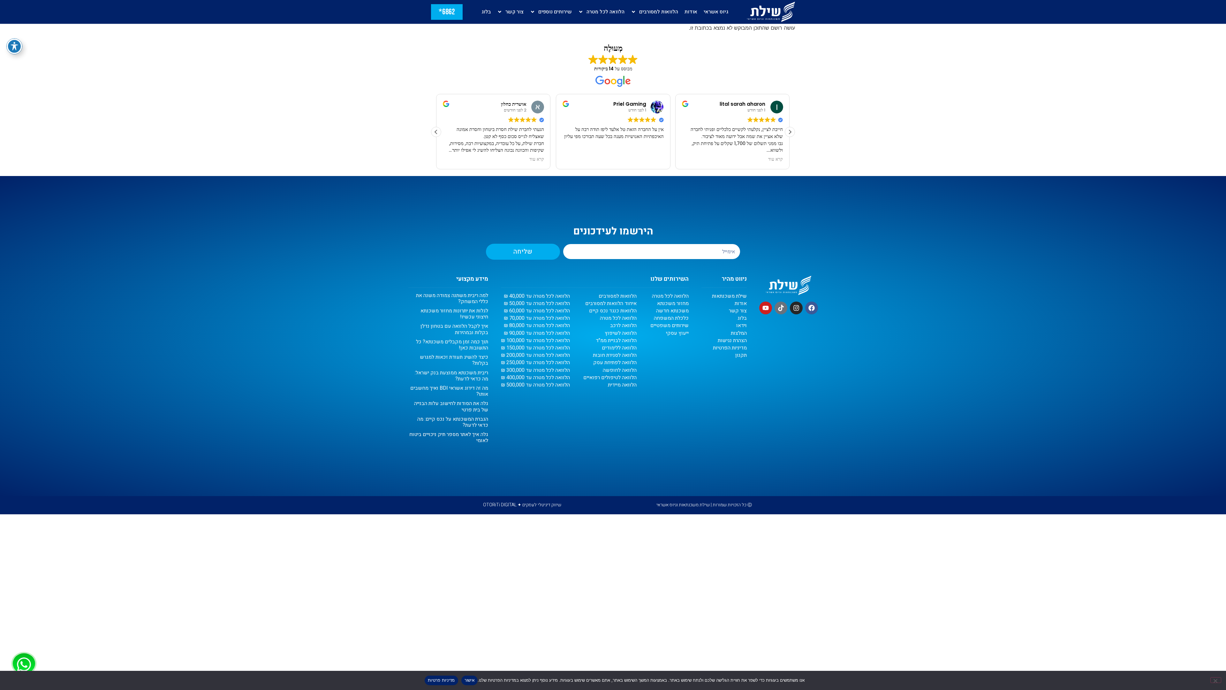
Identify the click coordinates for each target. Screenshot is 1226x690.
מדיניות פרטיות (441, 680)
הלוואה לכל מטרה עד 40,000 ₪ (537, 296)
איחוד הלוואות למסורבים (611, 303)
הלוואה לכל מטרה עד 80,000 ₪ (537, 325)
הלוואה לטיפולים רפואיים (610, 377)
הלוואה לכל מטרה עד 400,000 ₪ (535, 377)
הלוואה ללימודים (619, 348)
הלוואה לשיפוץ (621, 333)
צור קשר (514, 12)
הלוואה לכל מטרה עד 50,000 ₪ (537, 303)
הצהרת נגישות (732, 340)
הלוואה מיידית (622, 385)
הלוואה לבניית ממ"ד (616, 340)
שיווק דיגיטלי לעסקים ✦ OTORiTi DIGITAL (522, 505)
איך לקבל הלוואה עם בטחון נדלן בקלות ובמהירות (454, 329)
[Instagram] (796, 308)
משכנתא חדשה (672, 311)
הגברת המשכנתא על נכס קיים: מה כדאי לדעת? (452, 422)
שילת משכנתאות (729, 296)
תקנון (741, 355)
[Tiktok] (781, 308)
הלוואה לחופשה (620, 370)
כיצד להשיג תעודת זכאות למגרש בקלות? (454, 360)
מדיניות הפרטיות (730, 348)
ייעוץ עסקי (677, 333)
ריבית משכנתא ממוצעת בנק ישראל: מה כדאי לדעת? (451, 376)
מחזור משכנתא (673, 303)
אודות (691, 12)
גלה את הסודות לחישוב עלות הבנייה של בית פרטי (451, 406)
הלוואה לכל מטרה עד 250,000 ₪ (535, 362)
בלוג (486, 12)
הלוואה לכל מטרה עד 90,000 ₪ (537, 333)
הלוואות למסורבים (658, 12)
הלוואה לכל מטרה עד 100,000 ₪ (535, 340)
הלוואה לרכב (623, 325)
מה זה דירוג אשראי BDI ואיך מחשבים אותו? (449, 391)
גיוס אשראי (716, 12)
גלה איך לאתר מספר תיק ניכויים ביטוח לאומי (448, 437)
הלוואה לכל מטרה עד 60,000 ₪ (537, 311)
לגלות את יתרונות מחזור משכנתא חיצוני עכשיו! (454, 314)
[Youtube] (765, 308)
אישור (469, 680)
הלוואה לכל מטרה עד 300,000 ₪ (535, 370)
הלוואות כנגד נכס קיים (613, 311)
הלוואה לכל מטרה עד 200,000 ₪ (535, 355)
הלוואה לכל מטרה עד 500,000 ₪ (535, 385)
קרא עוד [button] (536, 159)
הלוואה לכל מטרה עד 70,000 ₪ (537, 318)
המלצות (739, 333)
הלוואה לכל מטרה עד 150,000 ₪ (535, 348)
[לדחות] (1215, 680)
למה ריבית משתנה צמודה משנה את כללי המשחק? (452, 298)
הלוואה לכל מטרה (605, 12)
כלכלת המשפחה (671, 318)
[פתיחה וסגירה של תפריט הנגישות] (14, 46)
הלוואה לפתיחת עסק (615, 362)
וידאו (741, 325)
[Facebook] (811, 308)
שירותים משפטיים (669, 325)
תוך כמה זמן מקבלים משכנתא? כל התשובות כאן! (452, 345)
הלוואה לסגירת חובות (615, 355)
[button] (790, 132)
